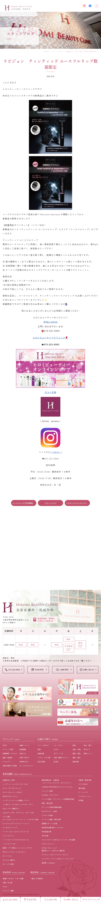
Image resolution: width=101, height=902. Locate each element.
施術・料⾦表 (7, 757)
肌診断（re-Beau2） (49, 863)
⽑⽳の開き (42, 761)
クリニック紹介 (8, 749)
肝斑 (39, 749)
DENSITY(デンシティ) (10, 796)
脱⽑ (74, 745)
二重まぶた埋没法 (36, 878)
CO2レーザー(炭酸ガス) (11, 808)
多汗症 (56, 761)
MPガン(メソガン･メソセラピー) (14, 852)
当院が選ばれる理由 (10, 765)
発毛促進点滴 (46, 831)
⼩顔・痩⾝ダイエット (61, 757)
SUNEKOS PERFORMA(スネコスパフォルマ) (57, 787)
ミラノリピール (8, 835)
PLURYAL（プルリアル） (50, 795)
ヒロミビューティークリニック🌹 (50, 338)
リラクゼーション (85, 796)
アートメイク (83, 792)
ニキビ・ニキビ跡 (44, 757)
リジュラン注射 (47, 791)
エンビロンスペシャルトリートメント (16, 823)
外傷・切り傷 (7, 882)
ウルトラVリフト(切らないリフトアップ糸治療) (58, 840)
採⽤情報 (22, 749)
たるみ (56, 749)
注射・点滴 (76, 749)
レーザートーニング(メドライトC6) (15, 784)
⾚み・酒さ (88, 745)
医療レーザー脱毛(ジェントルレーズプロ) (17, 848)
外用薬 (81, 800)
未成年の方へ (24, 761)
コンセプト (7, 761)
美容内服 (76, 761)
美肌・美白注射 (47, 803)
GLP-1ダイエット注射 (49, 811)
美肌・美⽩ (76, 757)
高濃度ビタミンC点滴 (49, 823)
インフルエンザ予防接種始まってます (24, 503)
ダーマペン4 (7, 856)
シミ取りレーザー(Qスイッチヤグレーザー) (18, 804)
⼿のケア (87, 749)
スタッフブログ (57, 51)
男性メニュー (88, 753)
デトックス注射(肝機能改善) (52, 807)
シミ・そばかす (43, 745)
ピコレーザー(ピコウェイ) (12, 788)
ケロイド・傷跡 (8, 891)
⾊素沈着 (41, 753)
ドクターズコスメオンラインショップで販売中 (78, 503)
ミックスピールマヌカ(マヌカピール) (16, 840)
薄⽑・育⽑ (76, 753)
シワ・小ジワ (58, 745)
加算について (24, 745)
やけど (5, 886)
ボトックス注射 (8, 864)
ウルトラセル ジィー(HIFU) (12, 792)
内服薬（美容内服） (86, 780)
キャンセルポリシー (26, 765)
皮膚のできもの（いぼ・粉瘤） (14, 878)
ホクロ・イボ (58, 753)
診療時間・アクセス (10, 753)
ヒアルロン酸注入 (9, 860)
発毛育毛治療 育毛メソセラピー (53, 827)
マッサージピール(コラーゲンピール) (16, 831)
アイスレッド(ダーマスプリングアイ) (55, 854)
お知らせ (22, 753)
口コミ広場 (50, 392)
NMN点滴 (45, 835)
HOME (46, 51)
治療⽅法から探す (9, 780)
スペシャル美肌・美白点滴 (51, 819)
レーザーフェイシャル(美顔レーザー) (16, 800)
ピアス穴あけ (83, 784)
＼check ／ (56, 452)
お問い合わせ (24, 757)
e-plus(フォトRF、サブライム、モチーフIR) (18, 812)
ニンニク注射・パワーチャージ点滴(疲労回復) (58, 799)
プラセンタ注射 (47, 815)
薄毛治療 (82, 788)
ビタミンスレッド (48, 844)
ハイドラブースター (10, 844)
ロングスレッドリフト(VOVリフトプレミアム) (58, 859)
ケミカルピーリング (10, 827)
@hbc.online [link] (50, 322)
